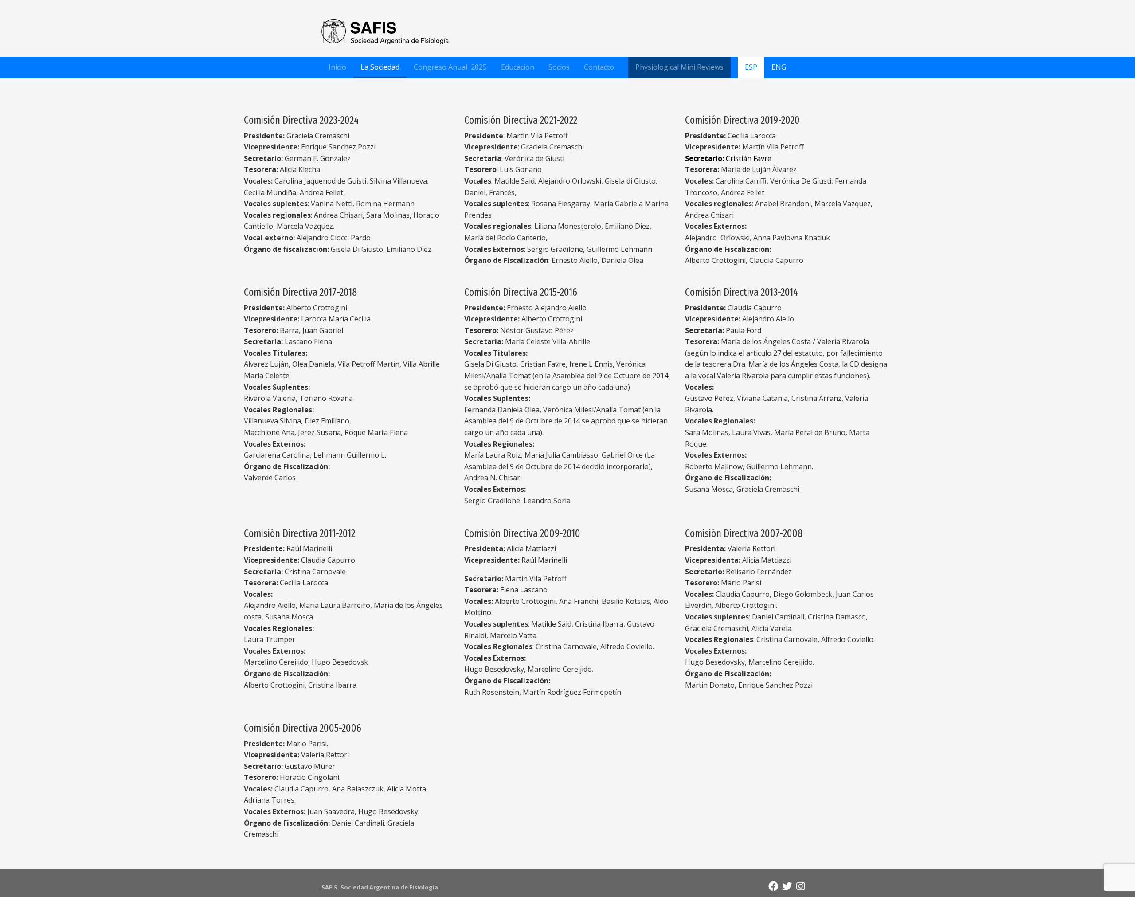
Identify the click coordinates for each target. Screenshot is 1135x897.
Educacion (517, 67)
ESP (751, 67)
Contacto (599, 67)
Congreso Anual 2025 (450, 67)
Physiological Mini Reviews (679, 67)
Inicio (337, 67)
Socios (559, 67)
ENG (778, 67)
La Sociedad (379, 67)
